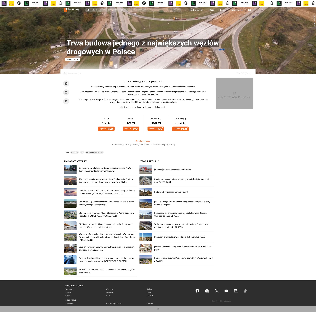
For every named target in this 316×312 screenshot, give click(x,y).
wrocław (74, 152)
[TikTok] (245, 291)
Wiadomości (237, 10)
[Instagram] (207, 291)
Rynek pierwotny (196, 10)
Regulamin (69, 303)
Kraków (150, 289)
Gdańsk (68, 296)
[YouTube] (226, 291)
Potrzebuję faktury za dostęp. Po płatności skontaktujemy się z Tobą (145, 144)
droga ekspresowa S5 (94, 152)
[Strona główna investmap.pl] (71, 9)
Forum (223, 10)
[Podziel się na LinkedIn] (66, 92)
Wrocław (109, 289)
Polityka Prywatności (114, 303)
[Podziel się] (67, 83)
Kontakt (150, 303)
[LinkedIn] (236, 291)
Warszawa (69, 289)
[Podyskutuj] (67, 101)
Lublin (149, 292)
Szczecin (150, 296)
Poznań (68, 292)
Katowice (109, 292)
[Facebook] (197, 291)
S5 (82, 152)
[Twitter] (217, 291)
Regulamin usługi (143, 141)
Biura (211, 10)
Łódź (108, 296)
